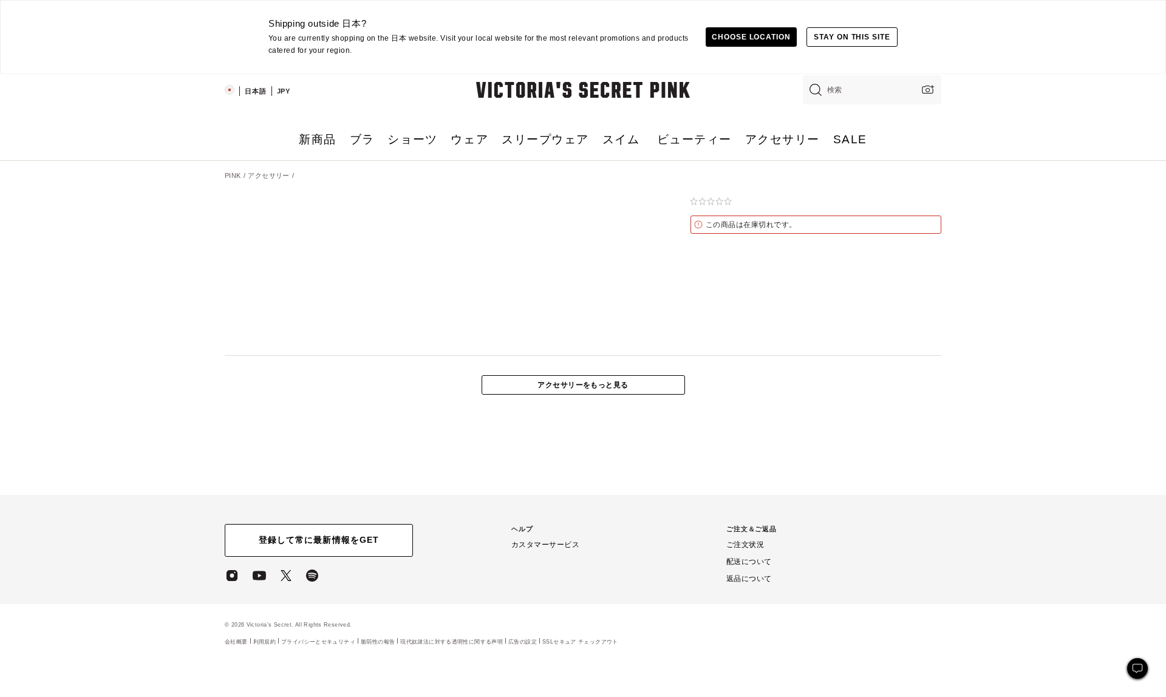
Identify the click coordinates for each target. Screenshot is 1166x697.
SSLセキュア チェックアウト (580, 641)
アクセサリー (269, 175)
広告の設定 (522, 641)
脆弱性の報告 (378, 641)
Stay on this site (852, 37)
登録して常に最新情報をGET (319, 540)
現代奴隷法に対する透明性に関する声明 (451, 641)
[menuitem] (317, 144)
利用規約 (264, 641)
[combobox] (872, 89)
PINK (233, 175)
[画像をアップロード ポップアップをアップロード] (926, 89)
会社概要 (236, 641)
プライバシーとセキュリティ (318, 641)
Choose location (751, 37)
